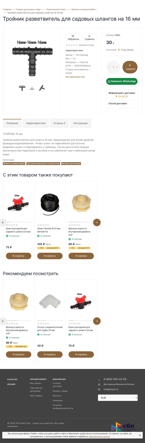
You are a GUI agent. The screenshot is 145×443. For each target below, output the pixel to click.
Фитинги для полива (71, 163)
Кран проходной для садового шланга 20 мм (18, 230)
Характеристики (35, 123)
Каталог (12, 379)
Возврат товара (60, 391)
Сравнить (90, 39)
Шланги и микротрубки (14, 163)
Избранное (73, 39)
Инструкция (80, 123)
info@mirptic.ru (111, 389)
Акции (11, 384)
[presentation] (97, 222)
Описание (12, 123)
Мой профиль (36, 396)
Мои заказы (35, 383)
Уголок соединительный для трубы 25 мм (49, 329)
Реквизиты (58, 400)
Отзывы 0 (59, 123)
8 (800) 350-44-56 (115, 379)
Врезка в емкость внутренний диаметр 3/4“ (79, 231)
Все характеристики (75, 77)
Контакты (57, 396)
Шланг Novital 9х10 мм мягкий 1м (48, 230)
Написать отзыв (86, 45)
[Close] (139, 435)
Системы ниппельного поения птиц (43, 163)
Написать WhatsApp (123, 81)
